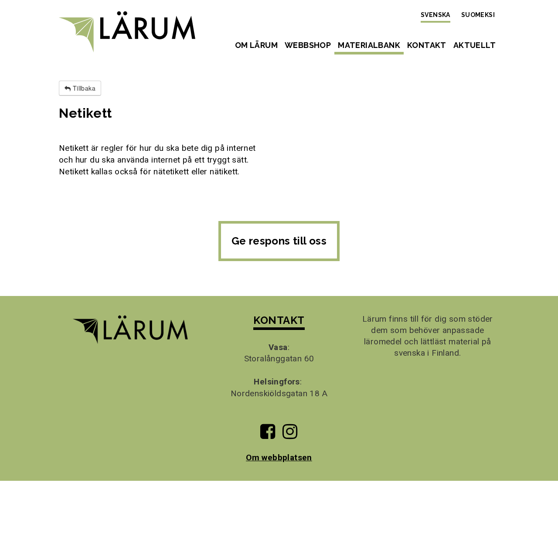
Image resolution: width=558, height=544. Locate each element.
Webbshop (308, 45)
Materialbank (369, 45)
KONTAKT (278, 320)
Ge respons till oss (279, 241)
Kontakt (426, 45)
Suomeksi (478, 14)
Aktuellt (474, 45)
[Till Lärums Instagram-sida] (289, 435)
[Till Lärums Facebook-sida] (267, 435)
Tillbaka (83, 88)
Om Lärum (256, 45)
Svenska (435, 14)
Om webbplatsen (279, 457)
